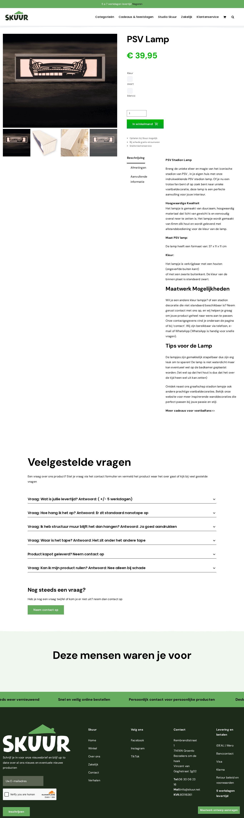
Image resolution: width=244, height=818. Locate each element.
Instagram (138, 748)
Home (92, 740)
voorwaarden (225, 783)
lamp (200, 189)
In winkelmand (143, 124)
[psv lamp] (60, 81)
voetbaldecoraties (202, 391)
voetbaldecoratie (177, 189)
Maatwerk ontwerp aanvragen (219, 810)
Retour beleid (225, 777)
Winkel (92, 748)
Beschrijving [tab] (136, 158)
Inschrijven (16, 812)
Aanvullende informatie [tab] (139, 179)
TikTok (135, 756)
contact (179, 326)
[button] (232, 17)
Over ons (94, 756)
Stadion (177, 160)
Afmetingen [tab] (138, 168)
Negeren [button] (137, 4)
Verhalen (94, 780)
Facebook (137, 740)
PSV (184, 174)
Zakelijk (93, 764)
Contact (93, 772)
